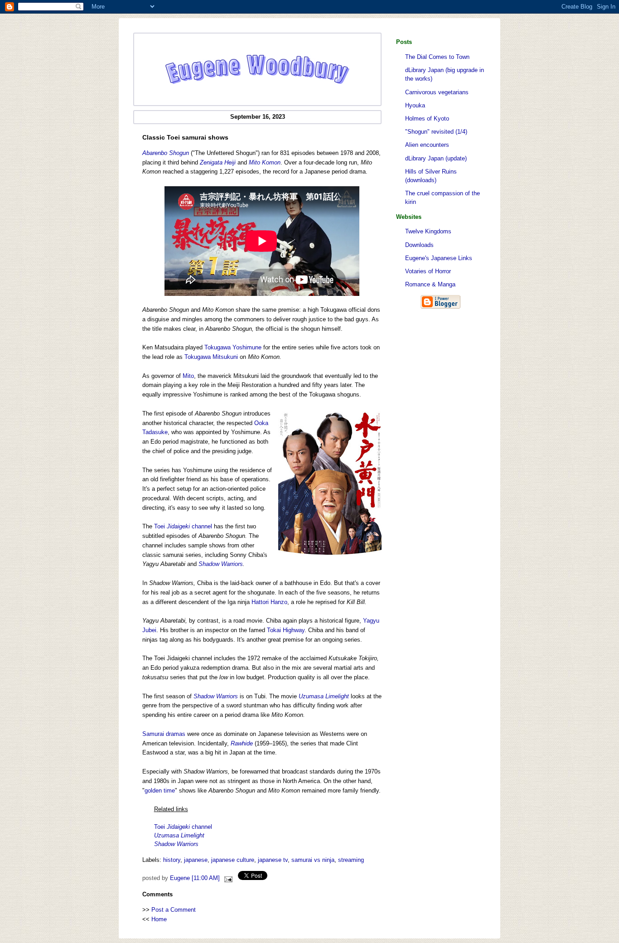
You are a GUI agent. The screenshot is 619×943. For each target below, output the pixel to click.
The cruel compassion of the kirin (442, 197)
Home (159, 919)
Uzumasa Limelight (324, 696)
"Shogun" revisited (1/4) (436, 131)
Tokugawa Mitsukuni (211, 356)
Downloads (419, 245)
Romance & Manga (430, 284)
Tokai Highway (286, 630)
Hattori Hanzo (269, 602)
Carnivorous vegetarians (437, 92)
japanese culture (232, 859)
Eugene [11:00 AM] (195, 878)
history (171, 859)
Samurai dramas (163, 733)
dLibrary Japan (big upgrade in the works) (444, 74)
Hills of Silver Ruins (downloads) (431, 176)
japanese (196, 859)
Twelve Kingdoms (428, 231)
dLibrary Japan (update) (436, 158)
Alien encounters (427, 144)
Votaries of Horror (428, 271)
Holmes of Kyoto (427, 118)
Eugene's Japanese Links (438, 258)
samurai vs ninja (312, 859)
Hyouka (415, 105)
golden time (160, 790)
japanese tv (273, 859)
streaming (351, 859)
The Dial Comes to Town (437, 56)
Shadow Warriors (220, 564)
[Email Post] (227, 878)
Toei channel (183, 526)
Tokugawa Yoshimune (232, 347)
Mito (188, 375)
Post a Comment (173, 909)
